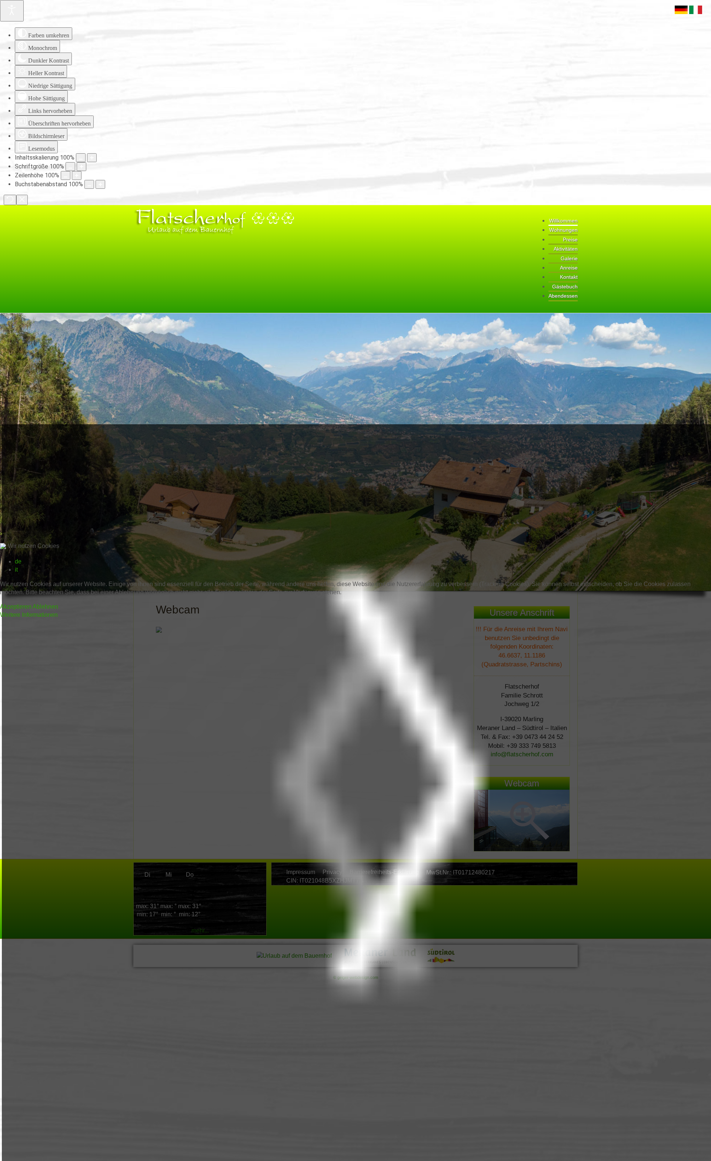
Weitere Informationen (29, 615)
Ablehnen (45, 606)
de (18, 561)
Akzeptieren (15, 606)
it (16, 569)
